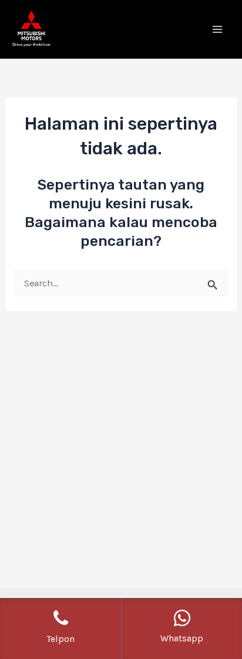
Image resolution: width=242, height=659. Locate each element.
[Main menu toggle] (217, 29)
